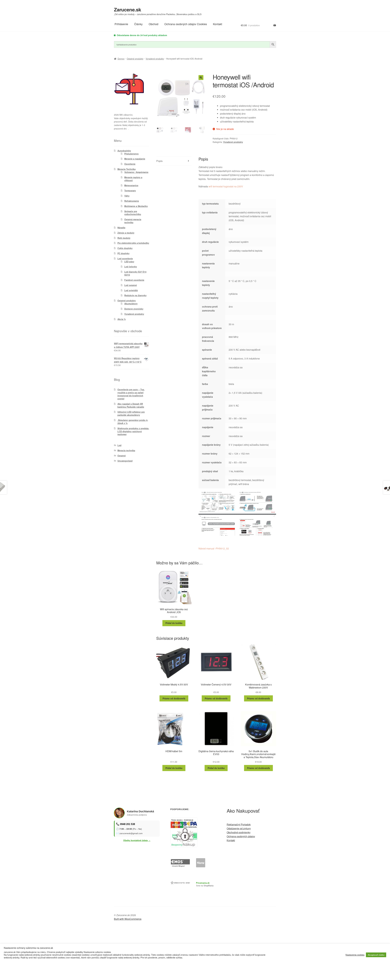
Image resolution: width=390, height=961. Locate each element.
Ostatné (121, 455)
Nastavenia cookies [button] (355, 954)
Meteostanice (131, 185)
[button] (201, 77)
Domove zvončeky (133, 308)
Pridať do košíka (173, 623)
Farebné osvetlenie (134, 279)
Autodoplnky (124, 150)
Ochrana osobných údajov (241, 836)
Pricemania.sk (202, 883)
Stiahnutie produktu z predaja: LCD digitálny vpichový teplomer (133, 431)
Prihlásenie (121, 24)
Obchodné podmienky (238, 832)
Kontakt (217, 24)
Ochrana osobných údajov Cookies (185, 24)
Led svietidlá (131, 290)
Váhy (126, 195)
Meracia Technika (126, 169)
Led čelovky (130, 266)
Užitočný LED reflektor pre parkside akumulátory (131, 413)
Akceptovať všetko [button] (376, 954)
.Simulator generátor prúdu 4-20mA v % (132, 422)
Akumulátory (131, 303)
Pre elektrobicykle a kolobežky (133, 242)
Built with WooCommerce (127, 919)
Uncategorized (125, 460)
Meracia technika (126, 450)
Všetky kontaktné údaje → (137, 840)
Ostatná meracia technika (132, 221)
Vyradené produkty (155, 58)
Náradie (121, 227)
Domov (121, 58)
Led (119, 445)
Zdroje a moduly (125, 232)
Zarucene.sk (127, 9)
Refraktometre (131, 200)
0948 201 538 (127, 824)
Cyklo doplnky (125, 248)
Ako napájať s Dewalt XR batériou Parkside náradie (130, 405)
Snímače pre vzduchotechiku (132, 213)
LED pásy (129, 261)
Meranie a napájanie (134, 158)
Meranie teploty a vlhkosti (133, 179)
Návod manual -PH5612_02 (214, 548)
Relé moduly (123, 237)
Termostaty (130, 190)
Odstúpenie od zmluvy (239, 828)
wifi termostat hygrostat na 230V (226, 186)
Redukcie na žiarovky (135, 295)
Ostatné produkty (135, 58)
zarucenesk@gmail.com (131, 833)
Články (138, 24)
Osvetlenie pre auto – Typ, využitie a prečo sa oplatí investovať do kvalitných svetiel (131, 394)
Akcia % (121, 319)
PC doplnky (123, 253)
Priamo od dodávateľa (174, 698)
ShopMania (208, 886)
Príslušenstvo (131, 153)
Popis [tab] (159, 161)
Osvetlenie (129, 163)
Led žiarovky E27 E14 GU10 (135, 273)
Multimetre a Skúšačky (136, 206)
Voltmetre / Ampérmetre (136, 172)
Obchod (153, 24)
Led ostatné (130, 285)
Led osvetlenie (125, 258)
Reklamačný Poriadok (239, 824)
